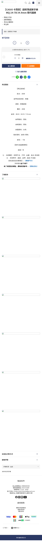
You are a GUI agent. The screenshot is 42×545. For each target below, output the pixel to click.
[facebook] (21, 77)
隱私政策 (21, 511)
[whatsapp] (25, 77)
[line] (17, 77)
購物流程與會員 (21, 508)
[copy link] (29, 77)
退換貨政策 (21, 509)
